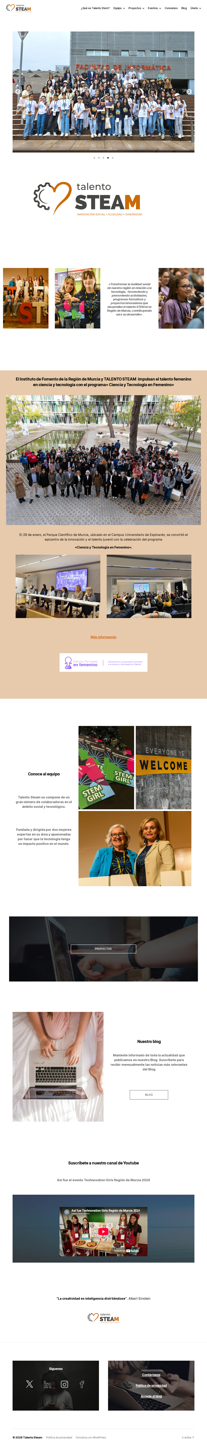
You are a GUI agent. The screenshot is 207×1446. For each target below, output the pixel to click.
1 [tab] (94, 157)
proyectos (103, 948)
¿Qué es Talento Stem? (95, 8)
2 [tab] (98, 157)
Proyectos (135, 8)
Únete (194, 8)
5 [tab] (112, 157)
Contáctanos (151, 1375)
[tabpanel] (103, 92)
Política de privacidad (151, 1385)
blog (149, 1094)
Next (189, 92)
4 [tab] (108, 157)
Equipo (118, 8)
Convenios (171, 8)
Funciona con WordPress (91, 1437)
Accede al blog (151, 1396)
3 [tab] (103, 157)
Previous (18, 92)
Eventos (153, 8)
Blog (184, 8)
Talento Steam (32, 1437)
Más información (103, 637)
